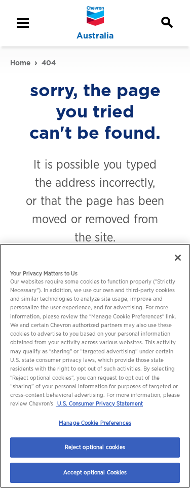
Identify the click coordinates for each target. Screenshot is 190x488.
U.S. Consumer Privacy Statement (99, 403)
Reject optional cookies (95, 447)
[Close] (178, 258)
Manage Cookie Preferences (95, 422)
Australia (95, 36)
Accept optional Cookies (95, 472)
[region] (95, 365)
